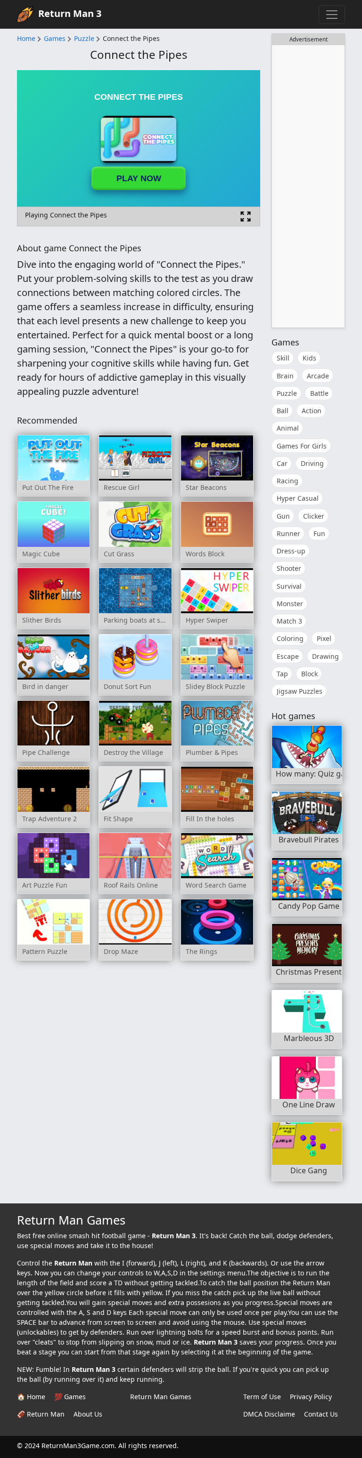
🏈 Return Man (41, 1414)
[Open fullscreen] (245, 216)
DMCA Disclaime (269, 1414)
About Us (88, 1414)
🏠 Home (31, 1396)
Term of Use (262, 1396)
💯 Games (70, 1396)
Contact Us (321, 1414)
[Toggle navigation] (332, 14)
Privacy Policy (311, 1396)
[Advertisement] (308, 186)
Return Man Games (160, 1396)
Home (26, 38)
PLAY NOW (138, 178)
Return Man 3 (69, 13)
